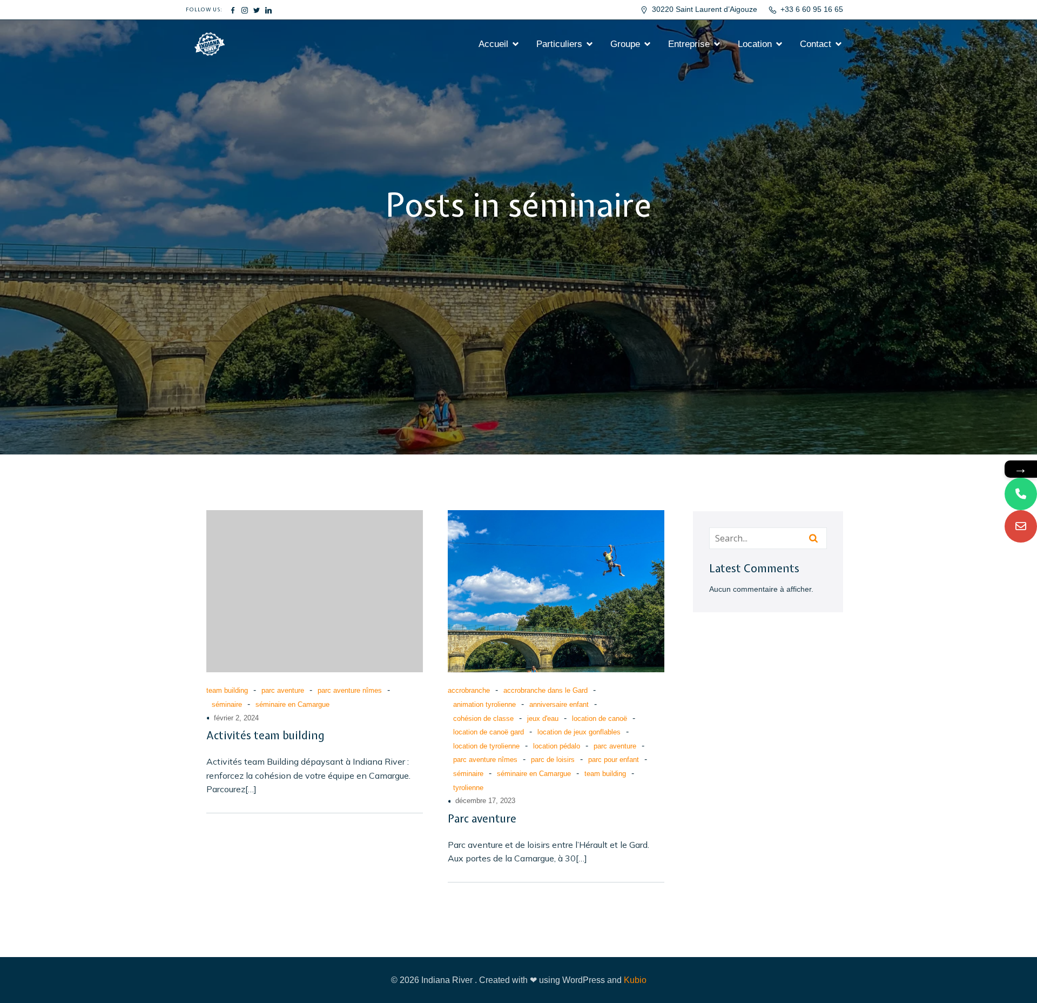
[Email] (1021, 526)
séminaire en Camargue (292, 704)
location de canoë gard (488, 732)
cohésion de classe (483, 718)
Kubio (635, 980)
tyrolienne (468, 788)
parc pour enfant (613, 759)
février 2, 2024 (236, 718)
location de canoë (599, 718)
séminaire (227, 704)
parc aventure (282, 690)
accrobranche (469, 690)
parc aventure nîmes (350, 690)
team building (227, 690)
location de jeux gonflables (579, 732)
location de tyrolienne (486, 746)
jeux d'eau (542, 718)
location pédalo (556, 746)
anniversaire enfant (559, 704)
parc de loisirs (553, 759)
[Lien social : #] (233, 9)
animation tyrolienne (484, 704)
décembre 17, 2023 (485, 801)
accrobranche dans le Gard (545, 690)
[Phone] (1021, 494)
